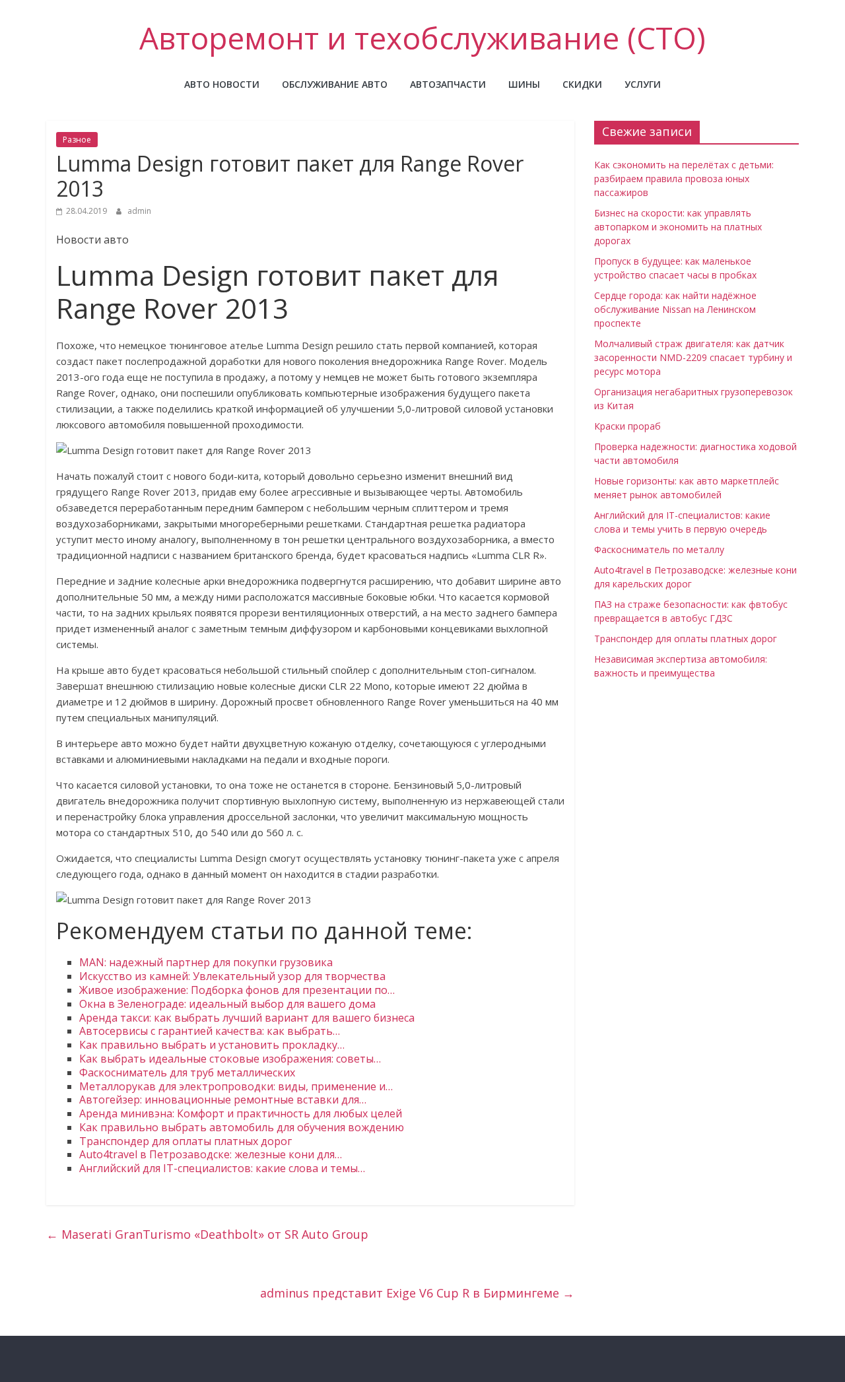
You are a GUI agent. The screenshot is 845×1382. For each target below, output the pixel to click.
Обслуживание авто (335, 84)
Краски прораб (627, 426)
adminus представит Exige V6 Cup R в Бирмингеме (417, 1293)
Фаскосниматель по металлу (659, 549)
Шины (524, 84)
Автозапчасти (448, 84)
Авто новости (221, 84)
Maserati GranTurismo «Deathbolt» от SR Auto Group (207, 1234)
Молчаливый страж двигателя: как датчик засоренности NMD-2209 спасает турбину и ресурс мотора (693, 357)
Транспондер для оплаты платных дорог (685, 638)
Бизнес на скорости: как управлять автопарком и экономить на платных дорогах (678, 227)
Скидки (582, 84)
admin (139, 210)
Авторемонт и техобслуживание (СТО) (422, 37)
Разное (77, 139)
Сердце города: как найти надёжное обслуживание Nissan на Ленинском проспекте (675, 309)
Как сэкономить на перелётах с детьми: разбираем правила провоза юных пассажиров (684, 178)
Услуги (643, 84)
